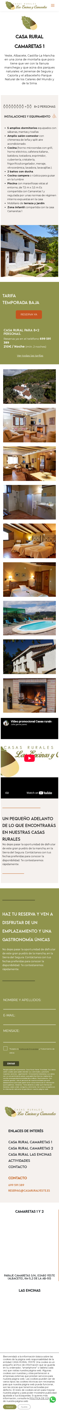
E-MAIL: (9, 1015)
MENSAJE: (11, 1031)
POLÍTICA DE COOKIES (42, 1398)
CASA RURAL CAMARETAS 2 (30, 1148)
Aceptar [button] (9, 1407)
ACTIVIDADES (19, 1160)
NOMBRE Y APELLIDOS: (22, 1000)
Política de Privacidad (28, 1049)
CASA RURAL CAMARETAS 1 (30, 1142)
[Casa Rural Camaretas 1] (29, 386)
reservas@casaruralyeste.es (29, 1190)
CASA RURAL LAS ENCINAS (29, 1154)
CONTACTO (17, 1167)
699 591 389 (16, 1185)
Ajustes (24, 1407)
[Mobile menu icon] (53, 5)
